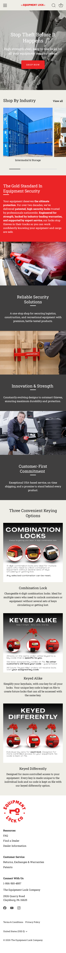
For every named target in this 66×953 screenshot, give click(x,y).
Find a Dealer (11, 840)
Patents (7, 867)
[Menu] (5, 5)
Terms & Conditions (13, 922)
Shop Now (33, 64)
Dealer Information (14, 845)
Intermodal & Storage (28, 160)
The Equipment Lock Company (26, 940)
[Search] (53, 5)
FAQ (5, 835)
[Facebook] (4, 907)
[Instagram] (19, 907)
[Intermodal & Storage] (28, 132)
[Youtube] (11, 907)
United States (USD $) (14, 931)
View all (58, 101)
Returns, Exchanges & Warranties (23, 862)
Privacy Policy (32, 922)
